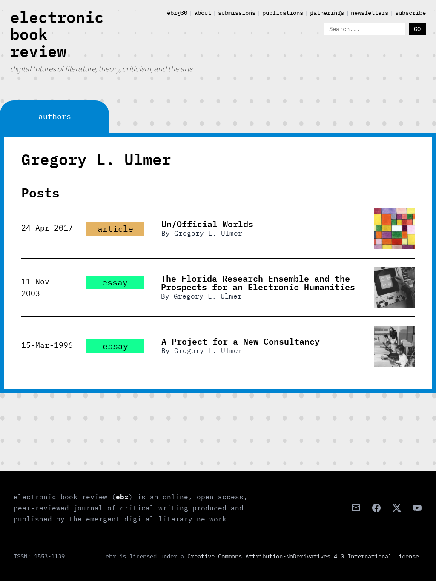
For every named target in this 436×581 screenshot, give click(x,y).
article (115, 228)
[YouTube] (417, 508)
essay (115, 282)
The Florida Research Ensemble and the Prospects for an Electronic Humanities (258, 282)
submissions (236, 13)
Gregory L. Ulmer (208, 233)
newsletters (369, 13)
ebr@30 (177, 13)
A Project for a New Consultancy (240, 341)
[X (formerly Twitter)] (397, 508)
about (202, 13)
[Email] (356, 508)
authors (54, 116)
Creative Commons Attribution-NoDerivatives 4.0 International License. (304, 556)
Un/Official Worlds (207, 223)
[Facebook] (376, 508)
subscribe (410, 13)
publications (282, 13)
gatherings (327, 13)
